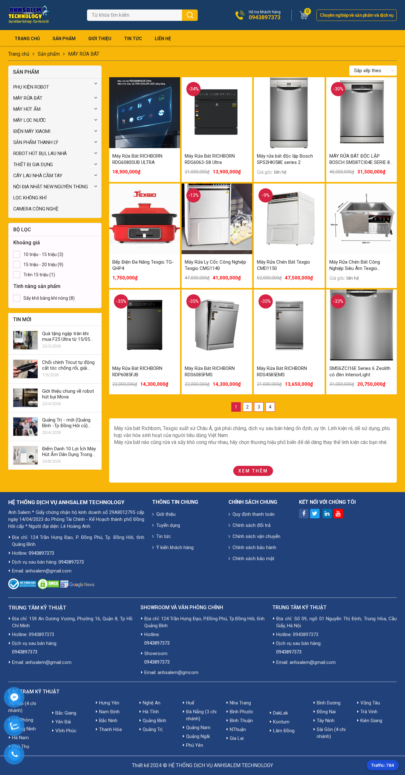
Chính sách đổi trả (252, 525)
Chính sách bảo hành (254, 547)
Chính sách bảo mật (253, 558)
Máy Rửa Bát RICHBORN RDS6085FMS (210, 372)
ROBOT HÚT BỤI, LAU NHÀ (40, 153)
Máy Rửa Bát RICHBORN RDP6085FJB (137, 372)
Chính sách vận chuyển (256, 536)
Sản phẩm (64, 38)
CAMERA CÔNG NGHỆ (36, 209)
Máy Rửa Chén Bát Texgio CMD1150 (283, 265)
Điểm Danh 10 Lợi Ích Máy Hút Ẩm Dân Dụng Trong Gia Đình (69, 451)
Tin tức (133, 38)
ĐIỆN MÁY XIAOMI (31, 131)
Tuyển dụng (168, 525)
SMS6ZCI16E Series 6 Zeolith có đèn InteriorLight (359, 372)
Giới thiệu (99, 38)
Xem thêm (253, 470)
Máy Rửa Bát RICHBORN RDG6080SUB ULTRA (137, 159)
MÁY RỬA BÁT (83, 54)
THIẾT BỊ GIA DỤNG (33, 164)
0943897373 (264, 17)
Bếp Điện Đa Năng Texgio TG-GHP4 (143, 265)
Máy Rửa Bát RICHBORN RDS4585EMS (282, 372)
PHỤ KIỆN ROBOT (31, 87)
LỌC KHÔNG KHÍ (30, 198)
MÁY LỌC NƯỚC (29, 120)
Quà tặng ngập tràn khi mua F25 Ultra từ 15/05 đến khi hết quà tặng (66, 336)
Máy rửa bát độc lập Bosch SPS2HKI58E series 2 (285, 159)
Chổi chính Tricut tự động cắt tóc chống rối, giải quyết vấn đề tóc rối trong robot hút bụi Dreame (69, 365)
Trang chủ (27, 38)
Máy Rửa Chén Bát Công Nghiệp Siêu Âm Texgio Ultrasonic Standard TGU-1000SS (355, 265)
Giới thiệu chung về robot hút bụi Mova (68, 394)
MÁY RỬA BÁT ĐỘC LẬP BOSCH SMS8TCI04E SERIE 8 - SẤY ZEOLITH (361, 159)
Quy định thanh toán (254, 514)
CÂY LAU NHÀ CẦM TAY (37, 175)
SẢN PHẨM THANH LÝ (36, 142)
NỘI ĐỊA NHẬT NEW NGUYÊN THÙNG (50, 187)
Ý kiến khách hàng (175, 547)
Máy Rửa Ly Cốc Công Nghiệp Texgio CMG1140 (215, 265)
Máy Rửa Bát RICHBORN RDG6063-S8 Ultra (210, 159)
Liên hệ (163, 38)
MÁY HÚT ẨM (26, 109)
